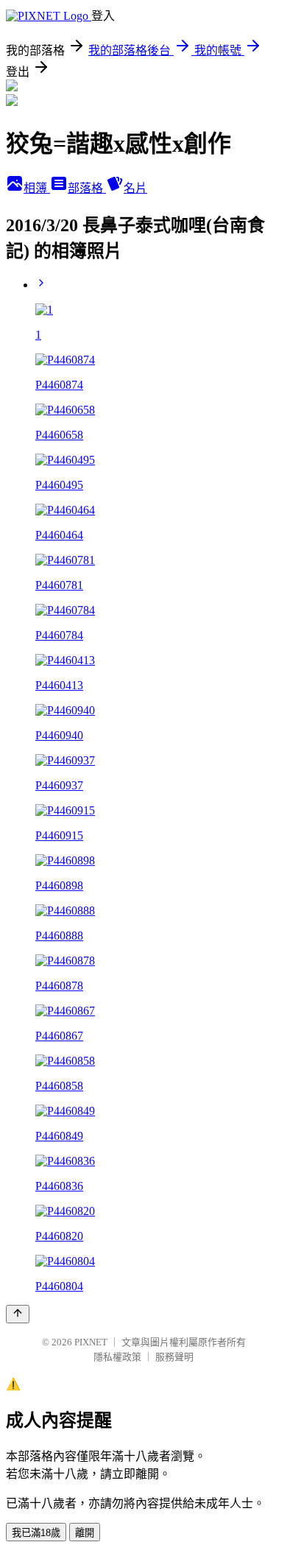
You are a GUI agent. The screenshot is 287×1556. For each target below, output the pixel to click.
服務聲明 (174, 1356)
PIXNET (90, 1342)
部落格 (87, 188)
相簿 (37, 188)
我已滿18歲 (36, 1532)
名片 (135, 188)
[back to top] (17, 1314)
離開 (84, 1532)
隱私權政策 (117, 1356)
